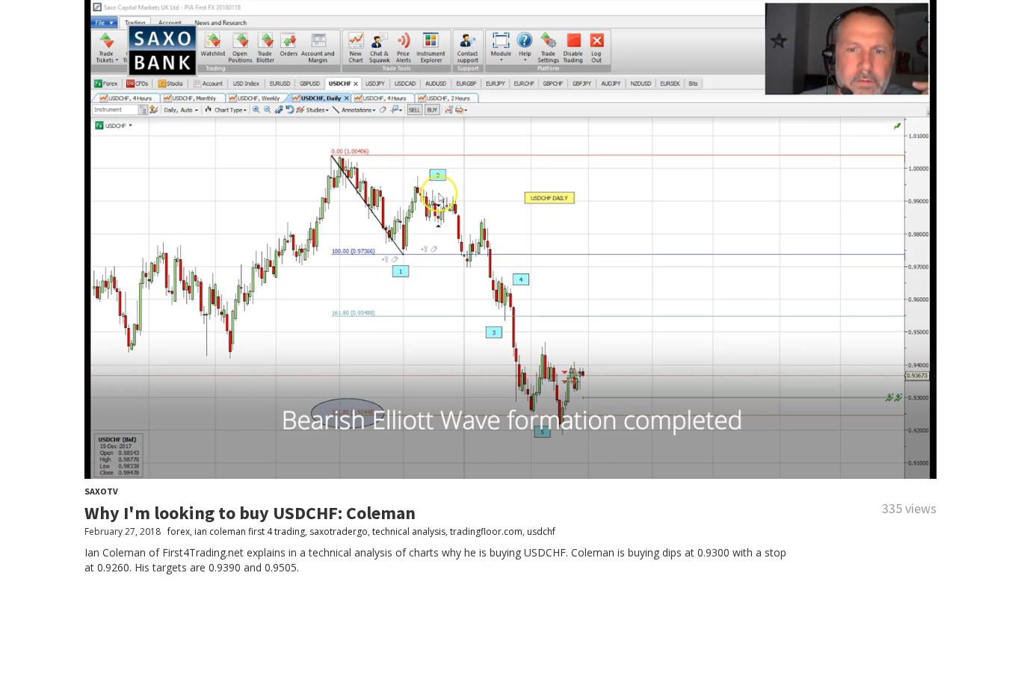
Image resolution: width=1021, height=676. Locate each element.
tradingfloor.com (486, 531)
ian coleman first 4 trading (249, 531)
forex (178, 531)
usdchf (541, 531)
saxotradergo (338, 531)
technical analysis (408, 531)
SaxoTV (101, 491)
